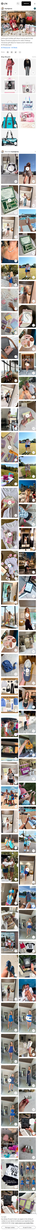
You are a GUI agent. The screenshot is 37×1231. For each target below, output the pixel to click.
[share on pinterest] (11, 52)
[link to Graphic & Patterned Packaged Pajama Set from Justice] (9, 67)
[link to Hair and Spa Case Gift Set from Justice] (27, 119)
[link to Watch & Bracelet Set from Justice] (27, 84)
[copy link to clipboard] (19, 52)
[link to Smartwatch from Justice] (9, 84)
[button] (35, 3)
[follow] (35, 8)
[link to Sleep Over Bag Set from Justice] (27, 102)
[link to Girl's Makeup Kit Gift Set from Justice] (9, 102)
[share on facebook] (7, 52)
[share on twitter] (15, 52)
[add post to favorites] (33, 33)
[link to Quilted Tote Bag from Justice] (9, 119)
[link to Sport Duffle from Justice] (9, 137)
